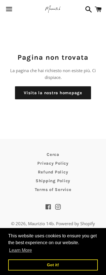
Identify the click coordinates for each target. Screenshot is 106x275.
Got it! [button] (53, 265)
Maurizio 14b (41, 223)
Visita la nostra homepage (53, 92)
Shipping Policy (53, 180)
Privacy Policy (53, 163)
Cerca (53, 154)
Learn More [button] (20, 250)
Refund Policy (53, 172)
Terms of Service (53, 189)
